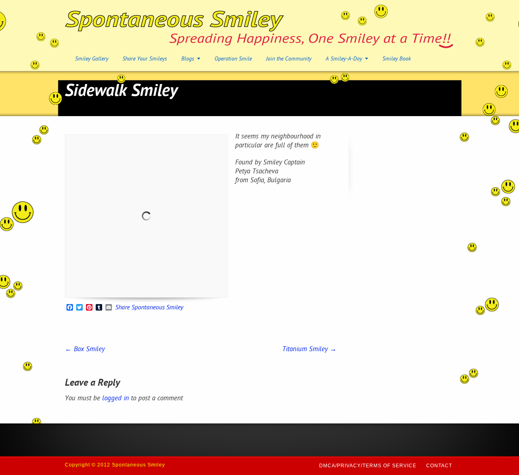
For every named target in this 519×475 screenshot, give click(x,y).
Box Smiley (85, 349)
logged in (115, 398)
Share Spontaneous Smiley (149, 308)
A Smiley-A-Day (344, 59)
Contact (439, 466)
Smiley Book (396, 59)
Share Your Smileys (144, 59)
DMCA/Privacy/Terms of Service (367, 466)
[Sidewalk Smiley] (146, 216)
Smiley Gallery (91, 59)
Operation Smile (233, 59)
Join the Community (288, 59)
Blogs (187, 59)
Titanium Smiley (309, 349)
